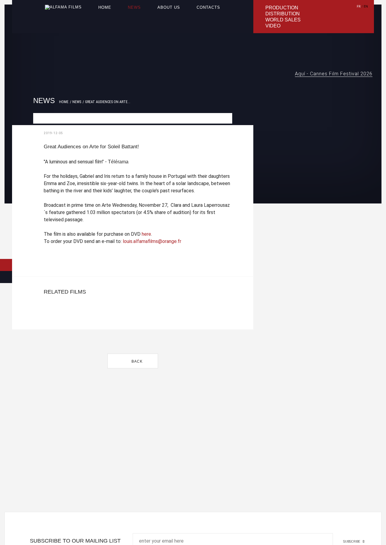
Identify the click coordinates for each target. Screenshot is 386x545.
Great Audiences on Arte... (107, 102)
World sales (283, 19)
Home (104, 7)
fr (358, 6)
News (134, 7)
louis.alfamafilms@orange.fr (152, 241)
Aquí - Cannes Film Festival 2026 (333, 74)
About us (168, 7)
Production (281, 7)
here (146, 234)
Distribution (282, 13)
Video (272, 25)
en (366, 6)
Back (136, 361)
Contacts (208, 7)
